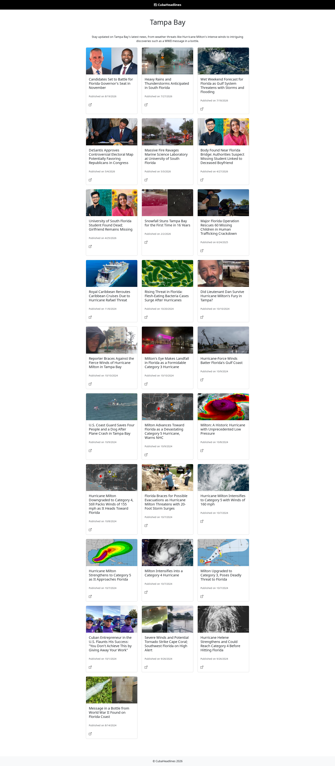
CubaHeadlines (169, 5)
